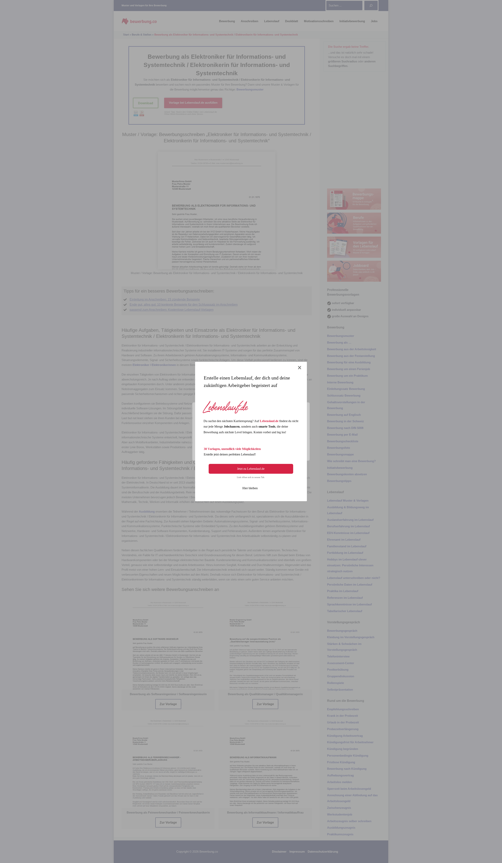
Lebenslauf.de (269, 421)
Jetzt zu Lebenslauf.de (251, 468)
